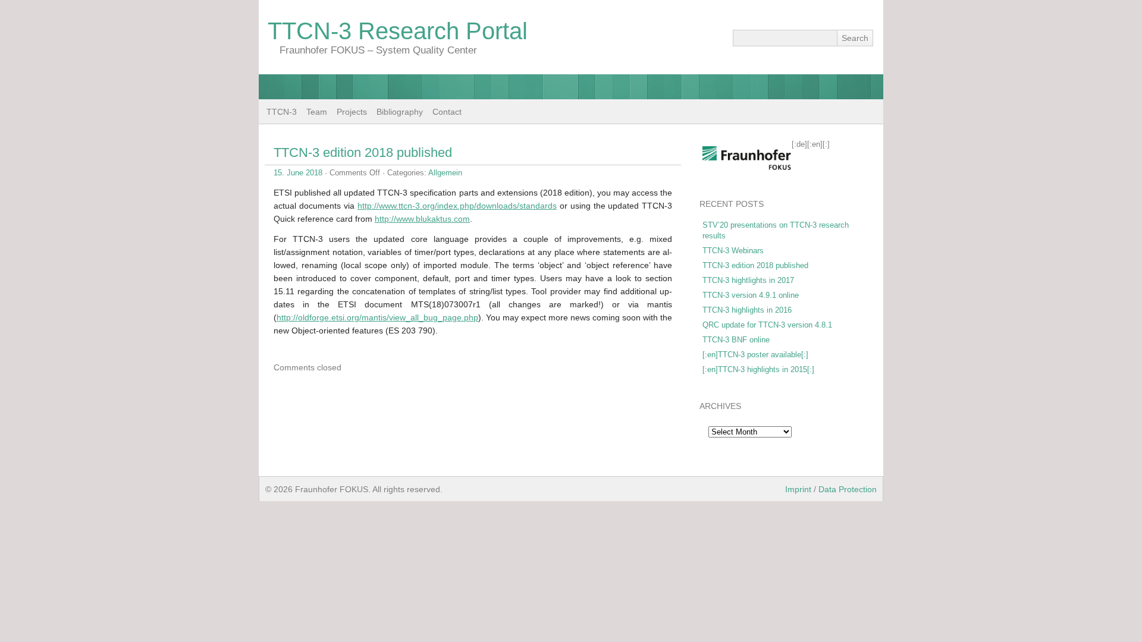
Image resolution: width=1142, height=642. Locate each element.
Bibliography (400, 112)
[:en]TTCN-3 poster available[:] (755, 354)
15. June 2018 (298, 172)
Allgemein (445, 172)
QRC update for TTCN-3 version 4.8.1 (767, 324)
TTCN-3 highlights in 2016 (747, 310)
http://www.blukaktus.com (422, 219)
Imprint (798, 489)
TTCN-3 (281, 112)
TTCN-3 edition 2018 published (363, 152)
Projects (352, 112)
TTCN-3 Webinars (733, 250)
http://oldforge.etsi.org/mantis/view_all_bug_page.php (377, 317)
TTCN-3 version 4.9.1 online (750, 295)
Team (316, 112)
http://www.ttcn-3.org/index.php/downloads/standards (457, 205)
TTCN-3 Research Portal (398, 31)
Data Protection (847, 489)
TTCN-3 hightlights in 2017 (748, 280)
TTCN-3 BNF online (736, 339)
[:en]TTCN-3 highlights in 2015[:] (758, 369)
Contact (447, 112)
